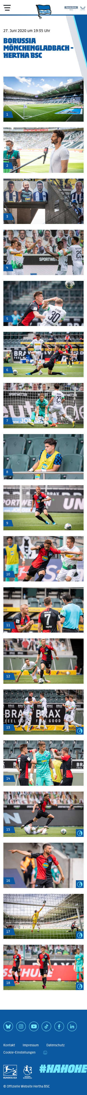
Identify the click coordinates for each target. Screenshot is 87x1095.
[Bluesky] (8, 1028)
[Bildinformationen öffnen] (80, 731)
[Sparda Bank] (71, 7)
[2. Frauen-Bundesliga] (27, 1072)
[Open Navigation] (7, 8)
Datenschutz (55, 1045)
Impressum (31, 1045)
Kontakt (9, 1045)
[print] (45, 1053)
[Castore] (82, 7)
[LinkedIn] (72, 1028)
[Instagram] (21, 1028)
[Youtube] (34, 1028)
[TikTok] (46, 1028)
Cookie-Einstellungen (19, 1052)
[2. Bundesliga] (10, 1072)
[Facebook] (59, 1028)
